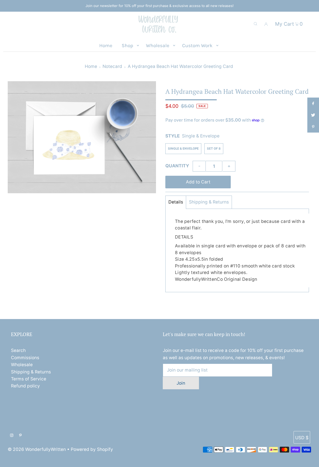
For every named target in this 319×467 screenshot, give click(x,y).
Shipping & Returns (209, 202)
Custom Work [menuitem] (197, 45)
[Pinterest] (20, 435)
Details (175, 202)
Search (18, 350)
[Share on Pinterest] (313, 127)
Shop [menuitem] (127, 45)
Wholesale (22, 364)
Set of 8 (214, 148)
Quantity (177, 166)
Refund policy (25, 386)
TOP (310, 461)
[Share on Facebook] (313, 103)
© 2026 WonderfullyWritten (37, 449)
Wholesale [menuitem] (157, 45)
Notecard (112, 66)
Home (91, 66)
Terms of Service (28, 379)
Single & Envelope (183, 148)
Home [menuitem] (105, 45)
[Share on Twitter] (313, 115)
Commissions (25, 357)
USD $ (301, 437)
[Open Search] (255, 24)
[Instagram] (11, 435)
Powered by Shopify (92, 449)
